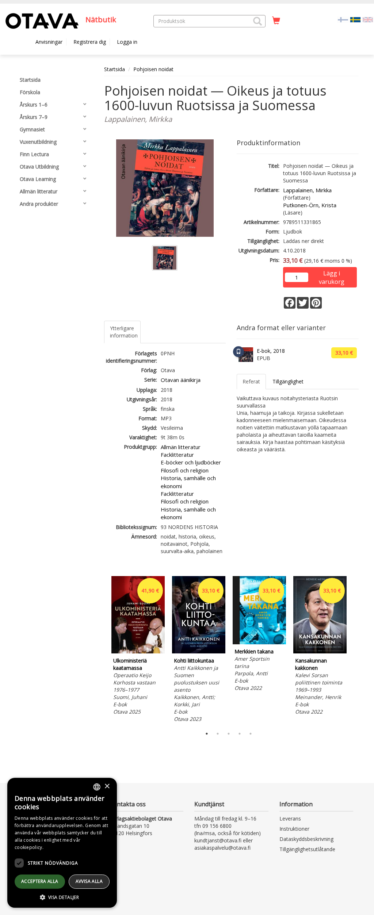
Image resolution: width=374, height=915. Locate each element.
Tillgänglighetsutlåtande (307, 849)
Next (355, 650)
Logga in (127, 41)
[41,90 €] (138, 651)
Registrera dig (89, 41)
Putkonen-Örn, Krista (309, 205)
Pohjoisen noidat (153, 69)
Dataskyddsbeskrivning (306, 838)
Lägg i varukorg (331, 273)
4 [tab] (239, 733)
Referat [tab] (251, 381)
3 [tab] (228, 733)
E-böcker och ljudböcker (191, 462)
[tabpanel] (138, 646)
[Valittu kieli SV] (355, 19)
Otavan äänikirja (181, 379)
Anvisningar (48, 41)
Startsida (114, 69)
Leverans (290, 818)
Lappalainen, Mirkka (307, 190)
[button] (257, 21)
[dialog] (62, 843)
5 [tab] (250, 733)
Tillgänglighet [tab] (288, 381)
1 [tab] (206, 733)
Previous (102, 650)
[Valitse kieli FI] (343, 19)
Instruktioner (294, 828)
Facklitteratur (177, 454)
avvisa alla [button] (89, 881)
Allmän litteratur (181, 447)
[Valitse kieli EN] (368, 19)
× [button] (107, 786)
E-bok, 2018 (271, 350)
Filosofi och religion (185, 470)
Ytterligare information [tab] (124, 332)
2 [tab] (217, 733)
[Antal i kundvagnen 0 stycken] (276, 21)
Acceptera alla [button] (39, 881)
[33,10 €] (198, 651)
